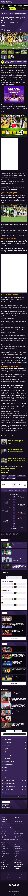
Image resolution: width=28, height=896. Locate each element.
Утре (19, 577)
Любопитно (17, 860)
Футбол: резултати (6, 807)
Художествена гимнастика (20, 849)
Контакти (4, 866)
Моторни (17, 851)
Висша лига (4, 830)
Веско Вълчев (7, 30)
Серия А (7, 596)
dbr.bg (12, 695)
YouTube (3, 468)
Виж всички (13, 638)
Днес (14, 577)
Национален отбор (19, 823)
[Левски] (3, 6)
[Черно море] (19, 6)
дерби (3, 478)
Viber (22, 466)
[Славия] (17, 6)
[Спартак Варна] (15, 6)
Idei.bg (8, 877)
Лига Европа (4, 835)
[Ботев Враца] (21, 6)
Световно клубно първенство (8, 839)
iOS (7, 472)
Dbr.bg (20, 877)
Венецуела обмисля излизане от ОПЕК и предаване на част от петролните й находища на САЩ (18, 705)
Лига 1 (3, 833)
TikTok (7, 468)
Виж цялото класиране (13, 796)
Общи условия (19, 864)
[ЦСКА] (5, 6)
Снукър (3, 855)
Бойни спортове (5, 853)
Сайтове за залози (5, 804)
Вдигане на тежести (19, 848)
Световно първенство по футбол (7, 837)
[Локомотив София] (27, 6)
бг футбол (4, 475)
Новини (3, 817)
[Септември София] (13, 5)
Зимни (3, 851)
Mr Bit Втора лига (18, 821)
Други (16, 839)
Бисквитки (17, 866)
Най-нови (4, 613)
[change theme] (26, 8)
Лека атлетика (5, 848)
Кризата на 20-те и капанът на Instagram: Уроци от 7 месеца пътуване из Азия (17, 724)
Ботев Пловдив (12, 475)
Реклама (16, 868)
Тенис (3, 846)
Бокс (3, 849)
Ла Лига (7, 590)
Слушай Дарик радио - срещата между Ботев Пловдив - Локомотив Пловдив (16, 62)
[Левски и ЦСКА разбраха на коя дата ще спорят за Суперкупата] (13, 670)
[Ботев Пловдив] (11, 6)
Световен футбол (6, 828)
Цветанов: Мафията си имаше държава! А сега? (17, 711)
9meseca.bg (20, 874)
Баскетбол (17, 844)
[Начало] (2, 13)
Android (3, 472)
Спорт (3, 843)
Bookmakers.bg (5, 805)
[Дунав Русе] (23, 6)
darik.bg (12, 702)
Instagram (12, 468)
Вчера (8, 577)
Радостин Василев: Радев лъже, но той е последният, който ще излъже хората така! (18, 699)
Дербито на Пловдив (11, 67)
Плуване (17, 853)
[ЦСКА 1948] (7, 6)
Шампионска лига (19, 833)
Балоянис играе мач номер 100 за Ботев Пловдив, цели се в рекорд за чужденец (16, 460)
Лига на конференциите (20, 835)
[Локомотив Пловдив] (25, 6)
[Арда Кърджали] (9, 6)
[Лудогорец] (1, 6)
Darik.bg (8, 874)
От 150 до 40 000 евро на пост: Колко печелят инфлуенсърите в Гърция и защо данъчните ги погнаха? (19, 693)
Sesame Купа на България (7, 823)
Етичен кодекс (5, 864)
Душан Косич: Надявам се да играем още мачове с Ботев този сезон (16, 442)
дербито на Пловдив (11, 478)
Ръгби (16, 856)
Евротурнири (5, 824)
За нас (3, 868)
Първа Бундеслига (6, 831)
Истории (3, 860)
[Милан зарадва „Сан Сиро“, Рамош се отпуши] (13, 632)
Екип (2, 862)
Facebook (17, 466)
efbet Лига (8, 581)
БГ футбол (11, 13)
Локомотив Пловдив (21, 475)
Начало (5, 13)
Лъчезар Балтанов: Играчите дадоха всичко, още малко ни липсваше (15, 451)
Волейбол (4, 844)
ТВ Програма (18, 862)
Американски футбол (6, 856)
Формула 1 (17, 846)
